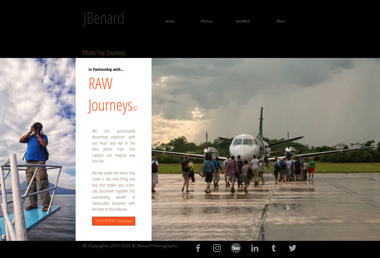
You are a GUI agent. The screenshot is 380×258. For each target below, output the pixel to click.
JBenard (103, 17)
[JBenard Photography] (198, 248)
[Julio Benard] (255, 248)
